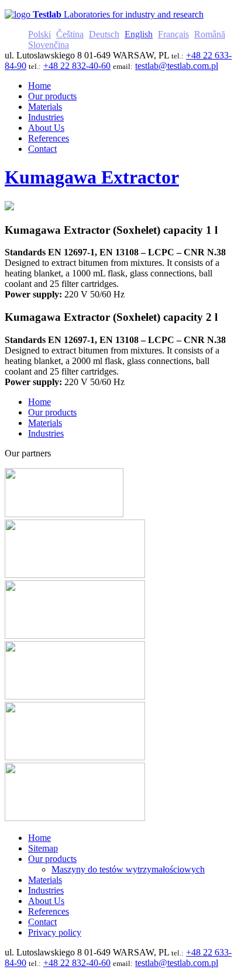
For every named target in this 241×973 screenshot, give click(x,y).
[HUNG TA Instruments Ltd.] (75, 635)
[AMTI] (64, 514)
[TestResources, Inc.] (75, 818)
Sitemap (43, 848)
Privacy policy (54, 932)
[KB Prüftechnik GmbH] (75, 696)
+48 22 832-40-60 (77, 66)
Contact (42, 922)
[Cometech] (75, 757)
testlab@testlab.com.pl (176, 66)
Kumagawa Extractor (92, 177)
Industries (46, 433)
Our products (52, 412)
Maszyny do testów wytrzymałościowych (128, 869)
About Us (46, 901)
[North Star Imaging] (75, 575)
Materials (45, 423)
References (48, 911)
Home (39, 402)
